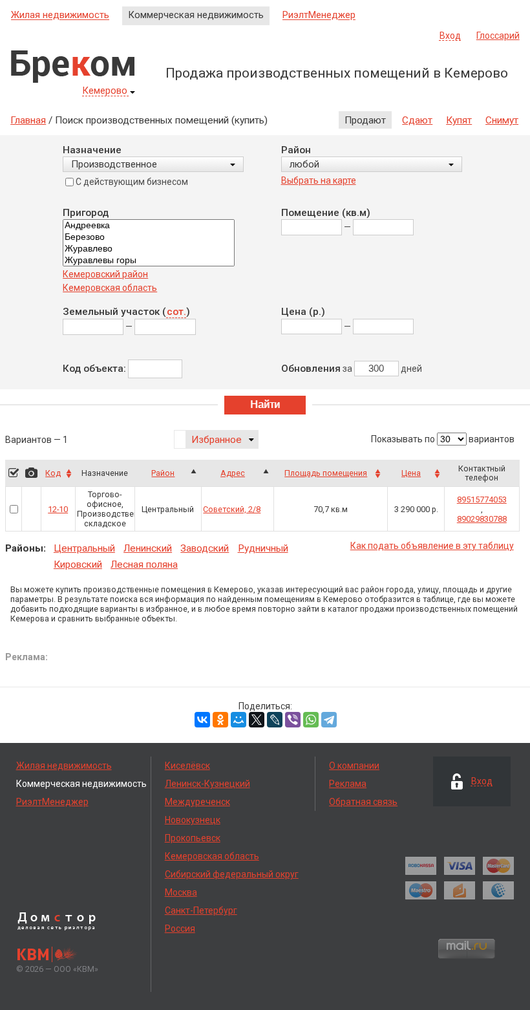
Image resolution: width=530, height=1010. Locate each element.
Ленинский (147, 548)
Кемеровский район (105, 274)
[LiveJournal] (274, 719)
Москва (181, 892)
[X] (256, 719)
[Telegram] (329, 719)
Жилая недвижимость (60, 15)
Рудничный (263, 548)
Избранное (216, 440)
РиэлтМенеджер (318, 15)
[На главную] (72, 66)
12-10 (58, 509)
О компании (354, 765)
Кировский (78, 564)
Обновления (311, 368)
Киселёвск (187, 765)
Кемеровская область (110, 288)
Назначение (92, 150)
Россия (180, 928)
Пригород (86, 213)
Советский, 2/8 (231, 509)
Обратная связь (363, 802)
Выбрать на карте (318, 180)
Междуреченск (197, 802)
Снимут (501, 120)
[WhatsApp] (311, 719)
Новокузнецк (192, 820)
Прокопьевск (192, 838)
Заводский (204, 548)
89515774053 (482, 499)
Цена (411, 473)
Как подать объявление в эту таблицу (432, 546)
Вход (450, 36)
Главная (28, 120)
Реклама (347, 784)
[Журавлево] (148, 249)
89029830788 (482, 519)
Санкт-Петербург (201, 910)
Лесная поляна (144, 564)
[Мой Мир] (238, 719)
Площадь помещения (325, 473)
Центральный (84, 548)
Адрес (232, 473)
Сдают (417, 120)
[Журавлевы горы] (148, 260)
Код (53, 473)
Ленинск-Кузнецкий (207, 784)
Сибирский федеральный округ (232, 874)
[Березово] (148, 237)
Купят (459, 120)
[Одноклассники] (220, 719)
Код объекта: (94, 368)
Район (296, 150)
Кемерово (104, 91)
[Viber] (293, 719)
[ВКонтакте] (202, 719)
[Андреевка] (148, 225)
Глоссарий (498, 35)
